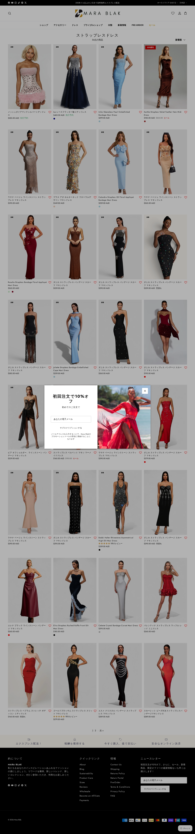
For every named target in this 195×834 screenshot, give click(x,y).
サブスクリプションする (71, 428)
